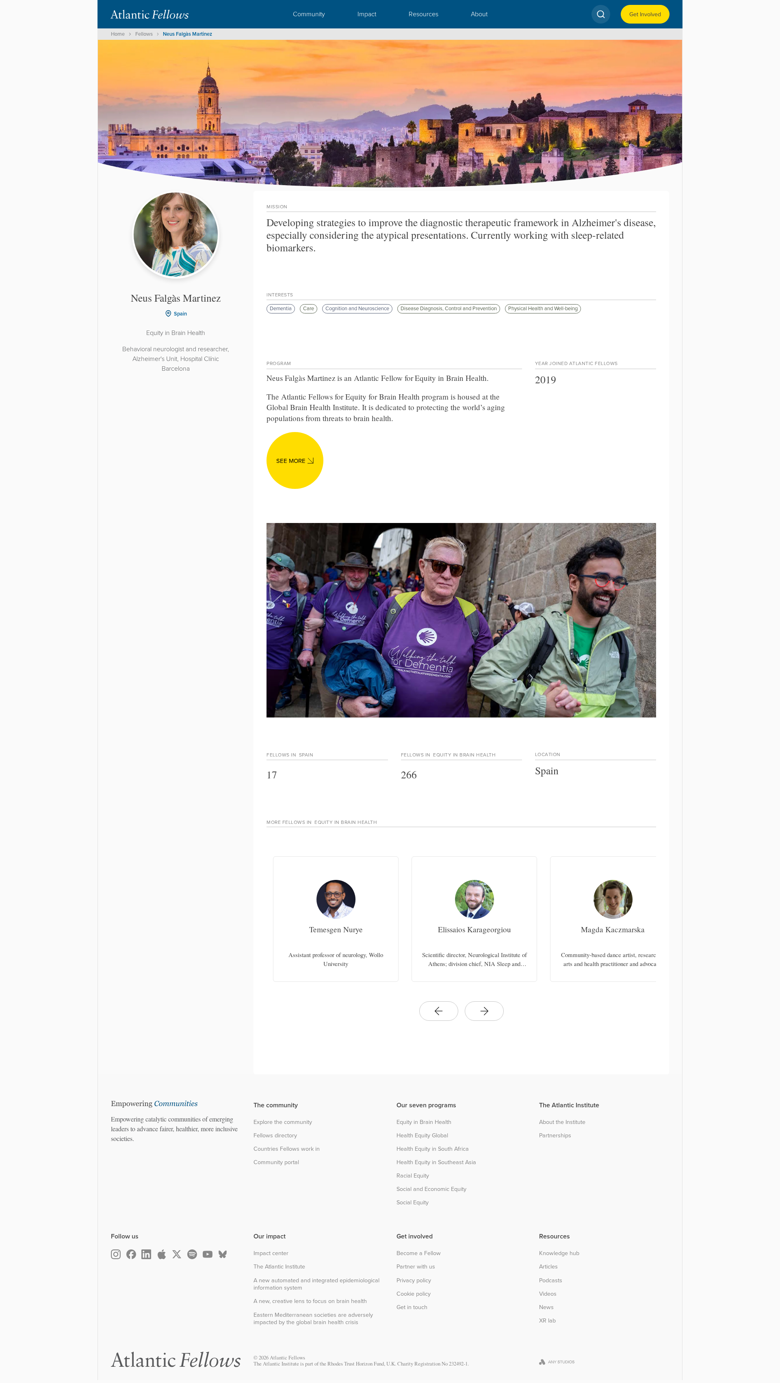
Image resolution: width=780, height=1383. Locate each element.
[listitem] (336, 919)
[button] (309, 14)
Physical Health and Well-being (543, 308)
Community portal (276, 1162)
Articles (548, 1267)
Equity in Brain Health (423, 1122)
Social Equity (412, 1202)
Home (118, 34)
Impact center (271, 1253)
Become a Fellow (418, 1253)
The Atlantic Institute (279, 1267)
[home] (149, 14)
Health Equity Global (422, 1135)
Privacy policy (413, 1280)
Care (308, 308)
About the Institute (562, 1122)
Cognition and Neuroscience (357, 308)
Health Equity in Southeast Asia (436, 1162)
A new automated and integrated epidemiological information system (316, 1284)
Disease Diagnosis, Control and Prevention (449, 308)
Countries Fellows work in (287, 1149)
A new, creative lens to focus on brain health (310, 1301)
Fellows (144, 34)
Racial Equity (412, 1176)
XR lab (547, 1321)
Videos (548, 1294)
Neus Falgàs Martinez (187, 34)
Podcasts (550, 1280)
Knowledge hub (559, 1253)
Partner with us (415, 1267)
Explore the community (283, 1122)
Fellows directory (275, 1135)
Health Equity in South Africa (432, 1149)
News (546, 1307)
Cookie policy (413, 1294)
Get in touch (411, 1307)
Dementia (281, 308)
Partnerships (555, 1135)
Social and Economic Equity (431, 1189)
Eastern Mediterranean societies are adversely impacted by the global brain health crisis (313, 1318)
